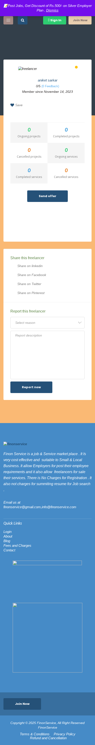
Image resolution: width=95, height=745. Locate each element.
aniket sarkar (47, 80)
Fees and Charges (17, 545)
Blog (6, 541)
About (7, 536)
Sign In (55, 20)
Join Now (80, 20)
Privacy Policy (64, 734)
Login (7, 532)
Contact (9, 550)
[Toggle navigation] (8, 20)
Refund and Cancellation (48, 738)
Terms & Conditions (35, 734)
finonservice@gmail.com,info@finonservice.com (39, 507)
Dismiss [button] (52, 10)
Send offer (47, 196)
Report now (31, 387)
